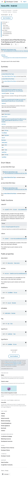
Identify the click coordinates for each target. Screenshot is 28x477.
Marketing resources (6, 438)
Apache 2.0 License (17, 363)
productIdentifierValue (8, 78)
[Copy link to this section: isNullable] (8, 308)
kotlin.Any (3, 55)
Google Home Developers (6, 10)
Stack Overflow (4, 462)
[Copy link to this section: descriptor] (9, 258)
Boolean (7, 135)
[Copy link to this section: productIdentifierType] (16, 167)
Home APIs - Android (9, 6)
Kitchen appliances (5, 425)
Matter (2, 375)
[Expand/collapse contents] (8, 22)
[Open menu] (2, 1)
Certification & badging (6, 436)
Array (3, 99)
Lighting (3, 413)
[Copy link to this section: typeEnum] (8, 329)
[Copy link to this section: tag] (4, 319)
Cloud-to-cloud (4, 381)
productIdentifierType (8, 74)
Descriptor (7, 114)
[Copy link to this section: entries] (7, 268)
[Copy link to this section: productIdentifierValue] (16, 183)
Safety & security (5, 418)
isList (3, 137)
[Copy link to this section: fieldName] (9, 287)
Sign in (24, 1)
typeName (4, 157)
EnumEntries (5, 119)
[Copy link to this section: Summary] (9, 67)
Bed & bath (3, 428)
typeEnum (4, 152)
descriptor (4, 116)
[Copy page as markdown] (16, 44)
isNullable (4, 142)
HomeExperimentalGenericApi (9, 49)
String (11, 93)
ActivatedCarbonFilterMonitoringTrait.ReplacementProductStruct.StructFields (12, 90)
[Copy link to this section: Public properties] (15, 254)
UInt (6, 145)
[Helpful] (9, 15)
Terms (2, 470)
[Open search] (21, 1)
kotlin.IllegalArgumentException (10, 226)
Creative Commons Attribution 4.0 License (13, 362)
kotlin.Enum (5, 56)
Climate (3, 415)
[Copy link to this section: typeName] (9, 339)
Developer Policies (5, 450)
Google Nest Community (7, 464)
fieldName (4, 132)
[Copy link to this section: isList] (5, 298)
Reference (15, 12)
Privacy (6, 470)
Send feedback (7, 18)
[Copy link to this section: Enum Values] (11, 163)
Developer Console (5, 456)
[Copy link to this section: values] (6, 233)
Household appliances (6, 423)
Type (6, 149)
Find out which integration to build (9, 392)
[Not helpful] (11, 15)
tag (2, 147)
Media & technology (5, 420)
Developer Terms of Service (7, 447)
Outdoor (3, 430)
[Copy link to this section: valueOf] (7, 204)
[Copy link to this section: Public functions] (14, 200)
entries (4, 124)
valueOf (4, 93)
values (3, 103)
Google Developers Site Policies (10, 364)
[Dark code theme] (26, 48)
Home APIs (15, 10)
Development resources (6, 441)
